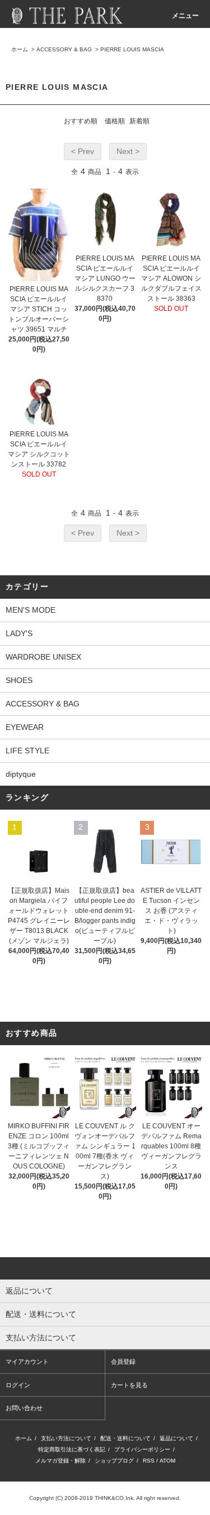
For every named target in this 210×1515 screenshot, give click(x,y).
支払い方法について (66, 1438)
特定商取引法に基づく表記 (71, 1449)
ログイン (18, 1385)
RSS (149, 1461)
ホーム (19, 49)
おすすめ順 (80, 121)
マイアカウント (27, 1361)
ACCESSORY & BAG (64, 49)
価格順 (115, 121)
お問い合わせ (24, 1408)
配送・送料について (125, 1438)
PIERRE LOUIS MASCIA (132, 49)
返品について (176, 1438)
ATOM (167, 1461)
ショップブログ (114, 1461)
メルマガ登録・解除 (60, 1461)
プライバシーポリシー (142, 1449)
